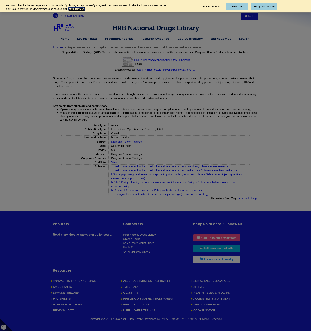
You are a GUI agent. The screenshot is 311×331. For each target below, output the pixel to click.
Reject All (237, 6)
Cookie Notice (76, 9)
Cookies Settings (211, 6)
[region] (155, 6)
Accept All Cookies (264, 6)
